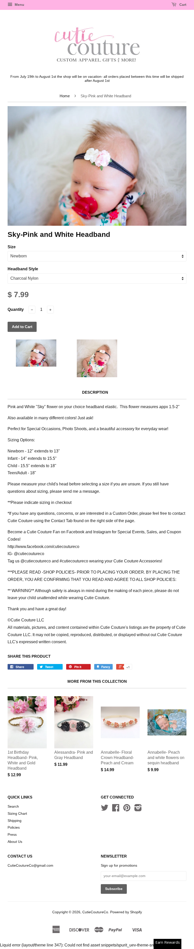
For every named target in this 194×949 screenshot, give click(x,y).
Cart (182, 5)
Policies (14, 827)
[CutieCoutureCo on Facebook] (115, 809)
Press (12, 835)
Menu (19, 5)
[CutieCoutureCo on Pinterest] (127, 809)
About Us (15, 842)
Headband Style (23, 269)
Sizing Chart (17, 813)
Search (13, 806)
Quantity (16, 309)
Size (12, 247)
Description (95, 392)
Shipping (14, 821)
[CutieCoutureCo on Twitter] (104, 809)
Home (65, 96)
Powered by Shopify (126, 912)
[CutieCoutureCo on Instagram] (138, 809)
